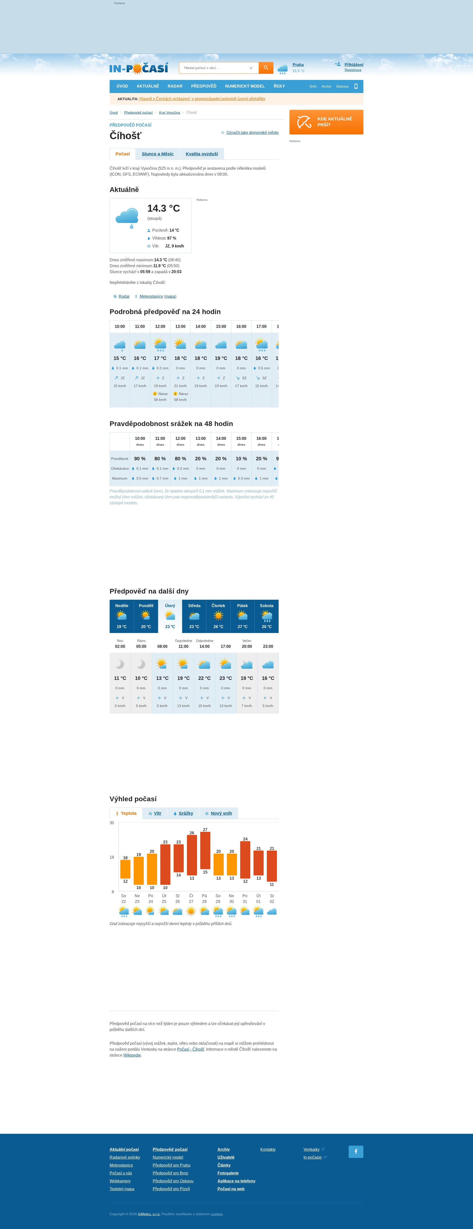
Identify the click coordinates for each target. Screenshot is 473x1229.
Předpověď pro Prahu (171, 1165)
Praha (298, 65)
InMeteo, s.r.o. (149, 1214)
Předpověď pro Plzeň (171, 1189)
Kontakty (268, 1149)
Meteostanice (151, 296)
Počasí (123, 153)
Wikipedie (132, 1055)
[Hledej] (266, 68)
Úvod (114, 112)
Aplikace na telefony (236, 1181)
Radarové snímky (125, 1157)
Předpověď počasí (138, 112)
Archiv (326, 86)
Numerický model (168, 1157)
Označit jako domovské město (252, 132)
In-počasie (313, 1157)
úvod (122, 86)
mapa (170, 296)
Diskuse (342, 86)
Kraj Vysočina (169, 112)
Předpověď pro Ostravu (173, 1181)
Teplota (128, 813)
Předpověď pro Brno (170, 1173)
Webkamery (120, 1181)
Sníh (313, 86)
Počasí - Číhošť (190, 1049)
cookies (217, 1214)
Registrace (353, 70)
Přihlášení (354, 65)
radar (175, 86)
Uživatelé (226, 1157)
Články (224, 1165)
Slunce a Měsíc (158, 153)
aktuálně (148, 86)
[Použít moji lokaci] (251, 68)
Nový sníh (221, 813)
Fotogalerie (228, 1173)
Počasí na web (231, 1189)
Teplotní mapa (122, 1189)
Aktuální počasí (124, 1149)
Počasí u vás (121, 1173)
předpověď (204, 86)
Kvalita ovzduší (202, 153)
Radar (124, 296)
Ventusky (312, 1149)
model (245, 86)
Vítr (157, 813)
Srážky (186, 813)
